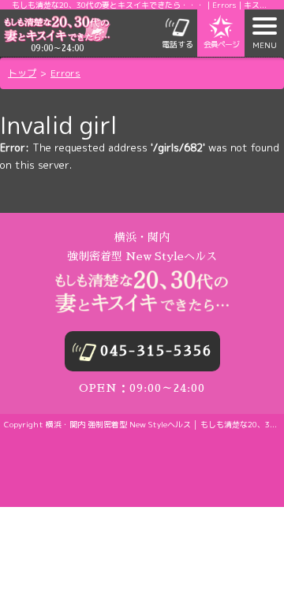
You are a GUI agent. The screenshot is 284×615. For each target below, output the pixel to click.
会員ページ (221, 44)
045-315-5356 (156, 351)
